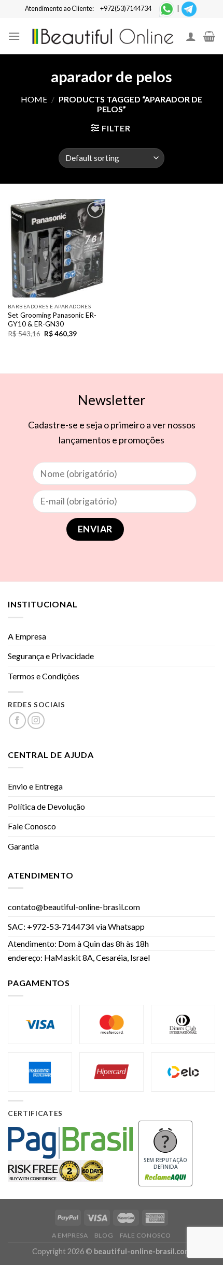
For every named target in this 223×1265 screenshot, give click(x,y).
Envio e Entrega (35, 786)
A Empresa (27, 636)
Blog (103, 1235)
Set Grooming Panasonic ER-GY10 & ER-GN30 (52, 320)
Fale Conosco (32, 826)
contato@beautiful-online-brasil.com (74, 907)
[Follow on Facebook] (17, 720)
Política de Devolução (46, 806)
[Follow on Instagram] (36, 720)
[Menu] (14, 36)
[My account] (191, 36)
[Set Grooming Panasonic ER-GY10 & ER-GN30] (57, 248)
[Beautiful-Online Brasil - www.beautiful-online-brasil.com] (103, 36)
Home (34, 99)
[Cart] (209, 36)
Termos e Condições (43, 676)
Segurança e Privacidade (51, 656)
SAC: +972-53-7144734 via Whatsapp (76, 926)
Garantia (23, 846)
